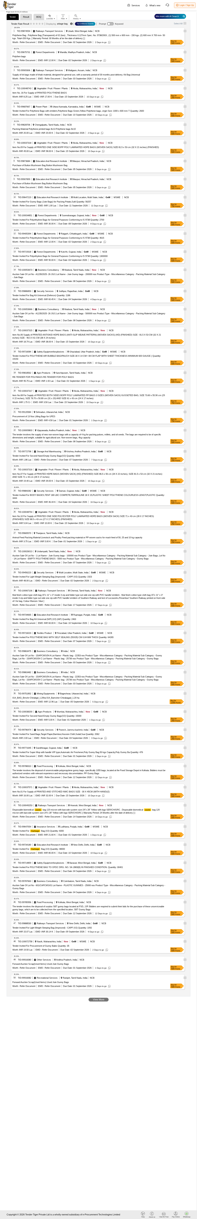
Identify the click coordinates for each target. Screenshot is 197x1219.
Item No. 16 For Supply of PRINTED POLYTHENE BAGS (39, 93)
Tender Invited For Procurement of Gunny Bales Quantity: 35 (40, 946)
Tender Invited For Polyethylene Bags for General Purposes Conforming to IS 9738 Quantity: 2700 (58, 220)
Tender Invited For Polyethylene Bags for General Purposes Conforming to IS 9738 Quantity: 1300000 (60, 256)
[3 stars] (37, 24)
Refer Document (27, 42)
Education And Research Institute (51, 161)
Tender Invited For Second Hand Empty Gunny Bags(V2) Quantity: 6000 (46, 456)
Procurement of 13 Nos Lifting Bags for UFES (33, 416)
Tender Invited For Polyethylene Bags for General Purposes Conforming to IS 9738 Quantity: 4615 (58, 238)
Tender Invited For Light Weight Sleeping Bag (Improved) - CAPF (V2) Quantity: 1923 (52, 576)
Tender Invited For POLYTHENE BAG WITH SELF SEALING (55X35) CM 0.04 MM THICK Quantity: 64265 (62, 637)
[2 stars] (34, 24)
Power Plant (41, 106)
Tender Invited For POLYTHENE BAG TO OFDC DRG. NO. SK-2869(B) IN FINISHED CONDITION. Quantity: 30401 (67, 867)
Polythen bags (19, 56)
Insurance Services (46, 826)
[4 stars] (40, 24)
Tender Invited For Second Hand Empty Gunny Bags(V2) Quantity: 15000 (46, 716)
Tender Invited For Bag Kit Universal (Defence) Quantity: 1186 (41, 295)
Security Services (45, 291)
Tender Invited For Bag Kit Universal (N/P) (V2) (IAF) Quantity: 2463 (44, 619)
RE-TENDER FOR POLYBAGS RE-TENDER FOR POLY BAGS (43, 377)
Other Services (44, 959)
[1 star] (31, 24)
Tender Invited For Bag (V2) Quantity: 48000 (38, 849)
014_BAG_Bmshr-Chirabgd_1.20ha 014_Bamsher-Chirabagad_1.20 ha (45, 698)
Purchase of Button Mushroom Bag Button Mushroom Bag (39, 165)
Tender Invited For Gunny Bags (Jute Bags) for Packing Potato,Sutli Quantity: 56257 (51, 201)
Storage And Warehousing (49, 451)
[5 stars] (42, 24)
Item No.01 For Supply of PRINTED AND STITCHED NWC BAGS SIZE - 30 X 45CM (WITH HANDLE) (61, 791)
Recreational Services (47, 978)
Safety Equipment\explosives (50, 351)
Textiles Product (44, 633)
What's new (154, 5)
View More (98, 999)
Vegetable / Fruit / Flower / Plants (52, 88)
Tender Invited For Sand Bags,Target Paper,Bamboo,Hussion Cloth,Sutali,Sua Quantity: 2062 (55, 734)
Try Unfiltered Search (85, 24)
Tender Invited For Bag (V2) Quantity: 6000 (38, 831)
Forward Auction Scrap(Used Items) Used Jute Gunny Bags (40, 964)
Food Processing (45, 766)
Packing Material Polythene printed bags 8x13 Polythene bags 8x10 (44, 129)
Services (135, 5)
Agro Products (43, 373)
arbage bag (62, 23)
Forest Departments (45, 52)
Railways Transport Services (49, 31)
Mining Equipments (46, 693)
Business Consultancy (48, 270)
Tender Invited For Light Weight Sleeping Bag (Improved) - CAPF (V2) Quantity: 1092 (52, 927)
